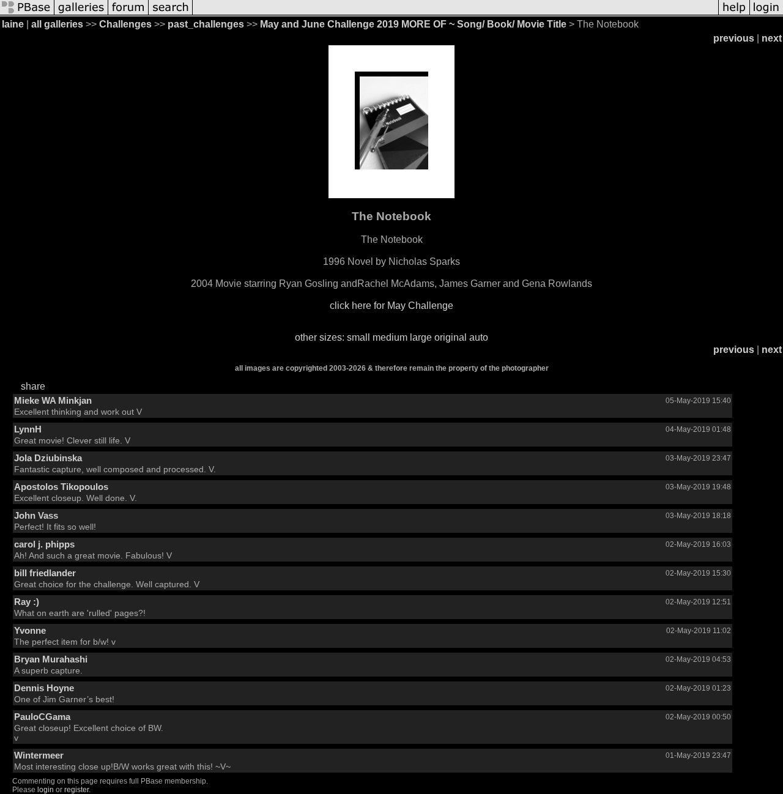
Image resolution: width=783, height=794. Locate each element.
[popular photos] (455, 14)
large (421, 337)
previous (733, 38)
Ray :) (26, 601)
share (33, 386)
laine (13, 24)
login (45, 789)
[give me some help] (734, 14)
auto (478, 337)
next (772, 38)
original (450, 337)
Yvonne (30, 630)
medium (390, 337)
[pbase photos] (27, 14)
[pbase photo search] (171, 14)
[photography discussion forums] (128, 14)
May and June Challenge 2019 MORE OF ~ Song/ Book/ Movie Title (413, 24)
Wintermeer (39, 755)
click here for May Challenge (391, 305)
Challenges (125, 24)
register (76, 789)
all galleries (57, 24)
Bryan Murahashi (50, 659)
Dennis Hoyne (44, 688)
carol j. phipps (44, 544)
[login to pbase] (766, 14)
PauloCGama (42, 716)
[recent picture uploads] (81, 14)
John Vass (36, 515)
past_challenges (206, 24)
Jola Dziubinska (48, 458)
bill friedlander (45, 573)
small (358, 337)
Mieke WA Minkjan (53, 400)
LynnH (28, 429)
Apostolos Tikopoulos (61, 486)
